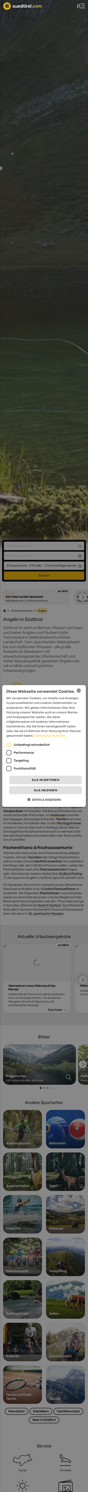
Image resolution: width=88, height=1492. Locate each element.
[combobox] (79, 691)
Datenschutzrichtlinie (49, 735)
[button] (44, 799)
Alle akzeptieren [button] (45, 780)
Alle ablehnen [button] (45, 790)
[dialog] (44, 746)
